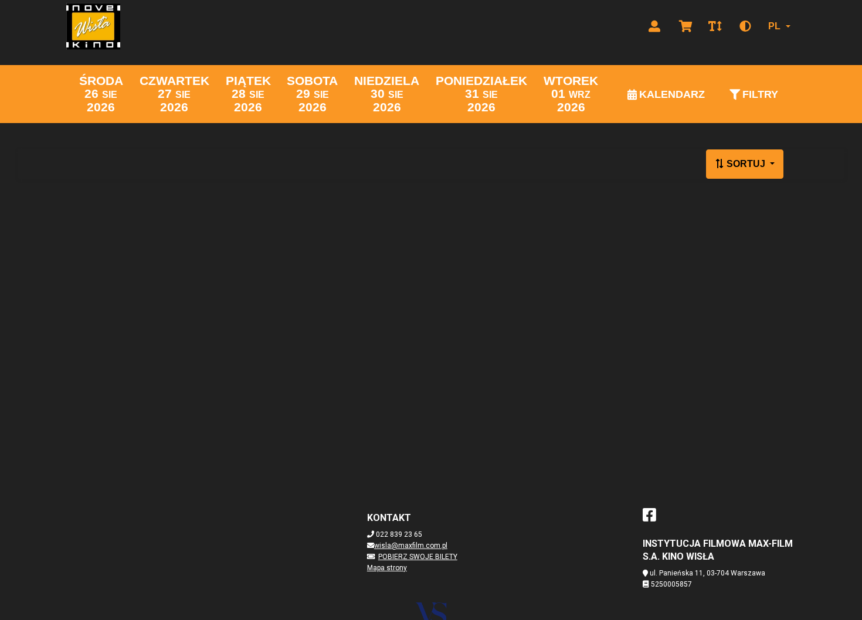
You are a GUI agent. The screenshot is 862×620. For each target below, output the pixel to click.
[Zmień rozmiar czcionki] (715, 26)
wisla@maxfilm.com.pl (410, 545)
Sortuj (746, 164)
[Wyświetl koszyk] (686, 26)
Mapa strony (387, 568)
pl (774, 26)
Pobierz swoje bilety (417, 557)
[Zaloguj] (654, 26)
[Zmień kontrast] (745, 26)
